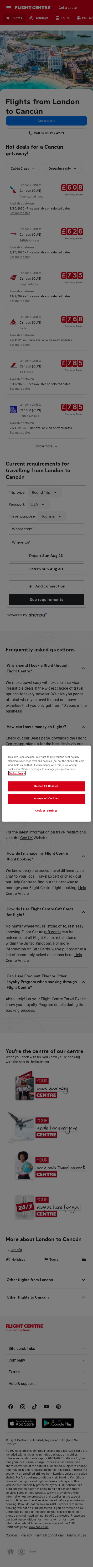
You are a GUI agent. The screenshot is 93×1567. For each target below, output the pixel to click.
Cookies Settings (46, 810)
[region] (46, 783)
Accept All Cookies (46, 798)
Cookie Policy (17, 773)
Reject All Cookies (46, 786)
